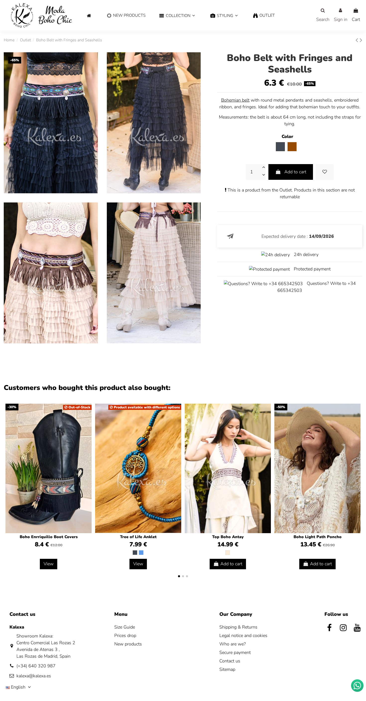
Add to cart (295, 172)
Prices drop (125, 635)
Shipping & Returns (238, 627)
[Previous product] (358, 40)
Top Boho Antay (228, 537)
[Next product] (361, 40)
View (49, 564)
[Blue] (141, 552)
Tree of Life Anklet (138, 537)
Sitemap (227, 669)
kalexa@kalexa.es (33, 676)
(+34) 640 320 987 (36, 666)
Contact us (229, 661)
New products (128, 644)
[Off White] (227, 552)
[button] (177, 16)
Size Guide (124, 627)
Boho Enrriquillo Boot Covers (49, 537)
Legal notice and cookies (243, 635)
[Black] (135, 552)
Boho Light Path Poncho (318, 537)
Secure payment (235, 652)
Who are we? (232, 644)
